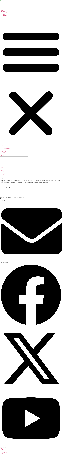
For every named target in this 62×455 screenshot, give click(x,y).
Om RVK (2, 10)
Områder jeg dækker (3, 151)
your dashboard (13, 187)
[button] (31, 82)
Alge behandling (5, 15)
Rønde (3, 17)
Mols (3, 18)
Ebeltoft (4, 152)
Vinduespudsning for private (6, 148)
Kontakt (2, 19)
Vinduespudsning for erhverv (6, 12)
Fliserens (4, 14)
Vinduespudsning (3, 11)
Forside (2, 145)
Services (2, 13)
